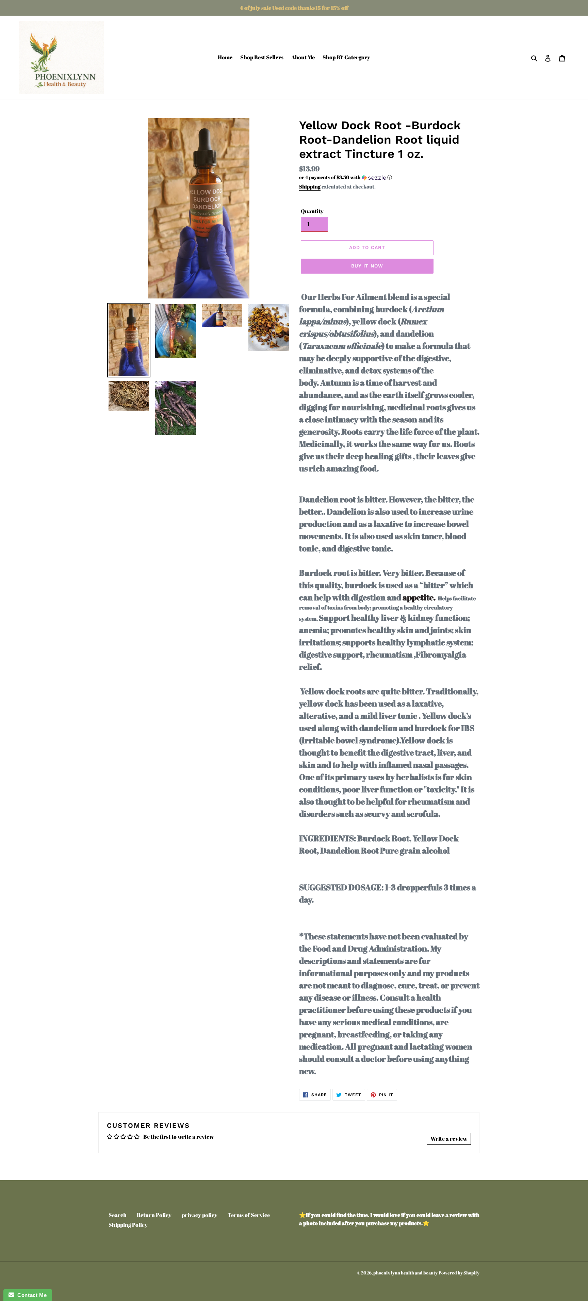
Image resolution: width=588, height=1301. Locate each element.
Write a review (448, 1138)
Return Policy (154, 1215)
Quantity (312, 211)
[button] (345, 177)
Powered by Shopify (459, 1273)
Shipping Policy (128, 1225)
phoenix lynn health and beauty (405, 1273)
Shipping (310, 186)
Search (118, 1215)
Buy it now (367, 266)
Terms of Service (249, 1215)
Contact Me (30, 1295)
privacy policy (199, 1215)
